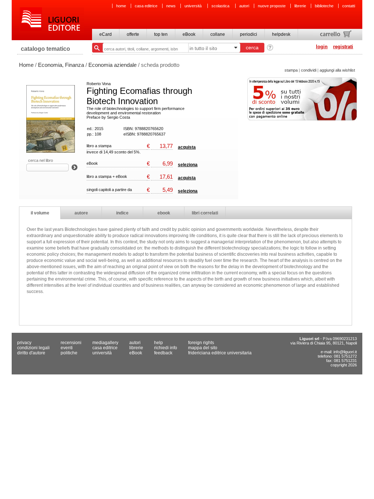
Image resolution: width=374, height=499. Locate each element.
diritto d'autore (31, 352)
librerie (300, 6)
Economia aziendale (112, 65)
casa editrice (146, 6)
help (158, 342)
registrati (343, 46)
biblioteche (324, 6)
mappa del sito (202, 347)
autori (244, 6)
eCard (105, 34)
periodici (248, 34)
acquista (187, 147)
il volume (40, 213)
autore (81, 213)
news (171, 6)
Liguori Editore (51, 20)
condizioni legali (33, 347)
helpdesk (281, 34)
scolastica (220, 6)
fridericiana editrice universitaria (220, 352)
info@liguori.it (345, 352)
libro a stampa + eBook (107, 176)
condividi (308, 70)
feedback (163, 352)
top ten (161, 34)
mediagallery (105, 342)
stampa (291, 70)
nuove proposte (272, 6)
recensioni (71, 342)
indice (122, 213)
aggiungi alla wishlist (337, 70)
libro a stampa (99, 146)
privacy (24, 342)
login (322, 46)
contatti (348, 6)
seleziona (188, 164)
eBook (189, 34)
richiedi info (165, 347)
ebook (163, 213)
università (193, 6)
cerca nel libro (40, 160)
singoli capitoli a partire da (109, 189)
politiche (69, 352)
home (121, 6)
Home (26, 65)
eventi (67, 347)
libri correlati (205, 213)
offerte (133, 34)
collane (217, 34)
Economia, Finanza (61, 65)
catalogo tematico (45, 49)
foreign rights (201, 342)
